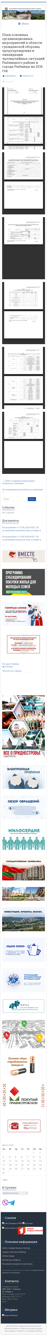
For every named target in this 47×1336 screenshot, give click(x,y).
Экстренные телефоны (11, 1260)
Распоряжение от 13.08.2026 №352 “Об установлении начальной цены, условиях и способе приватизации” (21, 529)
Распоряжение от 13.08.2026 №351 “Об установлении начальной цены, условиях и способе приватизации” (21, 538)
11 (10, 1161)
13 (22, 1161)
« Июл (4, 1180)
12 (16, 1161)
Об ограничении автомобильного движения (22, 490)
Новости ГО (28, 76)
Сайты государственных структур (16, 1248)
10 (4, 1161)
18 (10, 1165)
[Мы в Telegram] (11, 1205)
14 (28, 1161)
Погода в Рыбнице (10, 664)
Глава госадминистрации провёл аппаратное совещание (18, 482)
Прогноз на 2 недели (12, 671)
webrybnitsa (10, 76)
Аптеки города (8, 1256)
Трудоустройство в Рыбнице (14, 1252)
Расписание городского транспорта (17, 1264)
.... (3, 544)
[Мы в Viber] (5, 1205)
